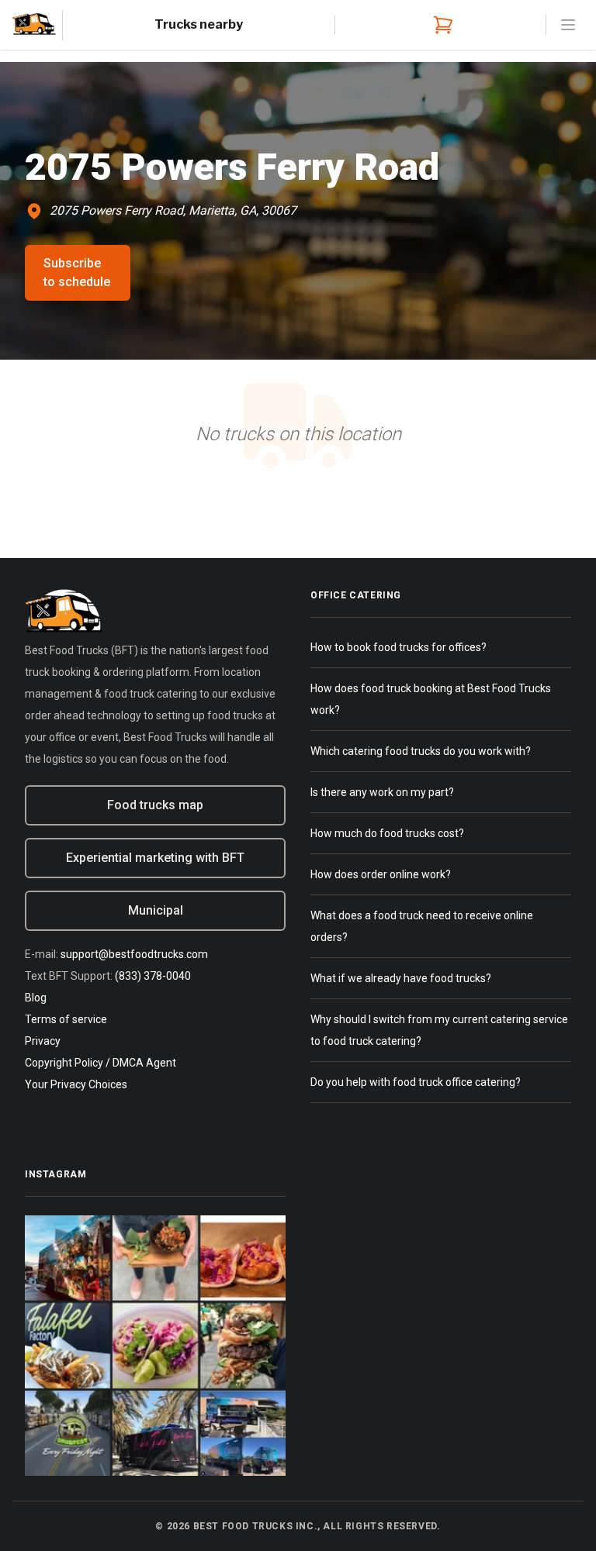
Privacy (43, 1041)
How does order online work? (380, 874)
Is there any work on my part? (382, 792)
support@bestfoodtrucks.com (134, 954)
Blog (36, 997)
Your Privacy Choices (76, 1084)
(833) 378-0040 (153, 976)
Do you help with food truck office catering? (415, 1082)
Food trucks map (155, 805)
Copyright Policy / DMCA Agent (100, 1062)
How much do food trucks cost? (387, 833)
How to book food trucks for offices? (398, 647)
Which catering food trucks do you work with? (420, 751)
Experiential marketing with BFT (155, 857)
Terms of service (66, 1019)
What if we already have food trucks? (400, 978)
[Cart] (440, 25)
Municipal (155, 910)
